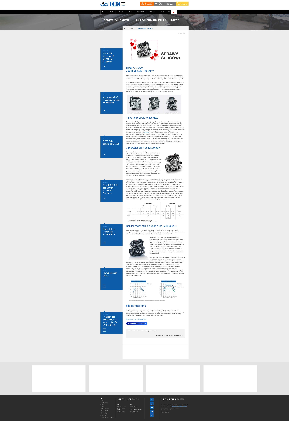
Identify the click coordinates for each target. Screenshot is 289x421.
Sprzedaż (121, 11)
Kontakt (162, 11)
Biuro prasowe (104, 408)
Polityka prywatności (104, 413)
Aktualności (104, 403)
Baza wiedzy (140, 11)
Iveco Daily (167, 412)
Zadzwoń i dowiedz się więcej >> (137, 323)
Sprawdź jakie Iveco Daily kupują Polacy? (136, 319)
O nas (102, 401)
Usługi (130, 11)
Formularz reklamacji (106, 417)
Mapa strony (104, 410)
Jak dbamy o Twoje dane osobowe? (179, 406)
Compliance (103, 415)
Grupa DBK (110, 11)
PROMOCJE (152, 11)
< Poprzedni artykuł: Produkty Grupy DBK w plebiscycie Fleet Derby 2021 (142, 331)
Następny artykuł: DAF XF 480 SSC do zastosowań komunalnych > (170, 335)
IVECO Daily (146, 132)
